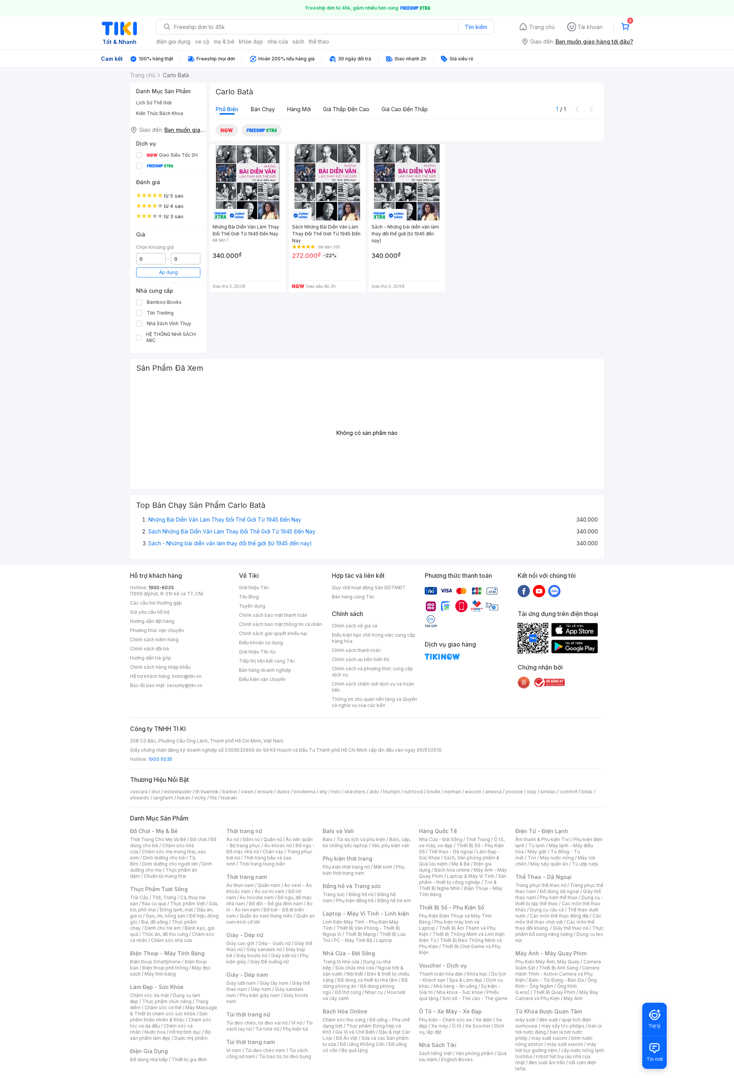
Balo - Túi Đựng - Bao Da (556, 980)
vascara (139, 791)
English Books (457, 1059)
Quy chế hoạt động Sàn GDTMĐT (369, 587)
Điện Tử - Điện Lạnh (541, 831)
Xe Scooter (477, 1026)
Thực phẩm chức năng (167, 1001)
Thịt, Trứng (164, 897)
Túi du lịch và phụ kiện (360, 839)
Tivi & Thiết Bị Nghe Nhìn (458, 885)
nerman (452, 791)
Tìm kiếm (476, 27)
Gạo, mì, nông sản (165, 916)
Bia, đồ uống (154, 922)
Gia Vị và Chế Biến (355, 1032)
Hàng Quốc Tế (438, 831)
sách (298, 41)
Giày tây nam (274, 983)
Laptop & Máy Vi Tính (470, 876)
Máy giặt (537, 851)
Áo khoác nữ (278, 845)
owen (247, 791)
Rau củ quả (154, 903)
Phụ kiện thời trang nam (363, 870)
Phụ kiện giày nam (260, 995)
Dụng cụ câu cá (547, 910)
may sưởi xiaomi (549, 1038)
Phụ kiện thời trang (347, 858)
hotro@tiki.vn (186, 676)
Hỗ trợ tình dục (185, 1032)
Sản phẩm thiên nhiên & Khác (169, 1017)
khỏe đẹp (251, 41)
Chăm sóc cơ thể (163, 1007)
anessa (493, 791)
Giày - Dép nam (247, 974)
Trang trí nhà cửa (341, 962)
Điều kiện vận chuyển (262, 679)
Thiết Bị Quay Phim (554, 992)
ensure (265, 791)
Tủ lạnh (536, 845)
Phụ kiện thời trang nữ (346, 867)
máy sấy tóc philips (563, 1026)
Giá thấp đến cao (346, 109)
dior (155, 791)
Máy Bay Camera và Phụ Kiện (556, 995)
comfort (569, 791)
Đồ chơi (198, 839)
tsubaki (229, 798)
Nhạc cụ (374, 992)
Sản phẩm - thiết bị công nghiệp (463, 879)
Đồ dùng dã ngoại (559, 891)
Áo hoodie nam (257, 897)
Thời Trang (478, 839)
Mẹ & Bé (460, 864)
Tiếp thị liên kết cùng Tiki (267, 661)
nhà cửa (278, 41)
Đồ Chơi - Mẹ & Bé (154, 831)
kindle (433, 791)
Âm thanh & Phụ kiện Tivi (542, 839)
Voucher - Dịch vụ (442, 965)
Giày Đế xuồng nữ (269, 962)
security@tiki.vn (184, 685)
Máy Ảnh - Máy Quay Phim (550, 953)
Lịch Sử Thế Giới (154, 102)
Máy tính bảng (160, 974)
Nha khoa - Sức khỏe (460, 992)
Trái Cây (139, 897)
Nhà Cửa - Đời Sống (349, 953)
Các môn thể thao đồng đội (559, 916)
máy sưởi (525, 1020)
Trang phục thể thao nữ (540, 885)
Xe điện (484, 1020)
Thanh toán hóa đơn (441, 974)
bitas (587, 791)
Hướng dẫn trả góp (150, 658)
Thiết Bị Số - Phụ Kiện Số (451, 907)
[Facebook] (524, 591)
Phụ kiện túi (295, 1029)
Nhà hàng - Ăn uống (455, 986)
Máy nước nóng (557, 858)
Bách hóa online (452, 870)
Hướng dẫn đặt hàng (152, 621)
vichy (200, 798)
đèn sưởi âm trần (547, 1062)
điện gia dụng (173, 41)
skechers (354, 791)
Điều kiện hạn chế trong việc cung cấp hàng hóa (374, 638)
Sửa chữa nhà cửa (354, 968)
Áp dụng (168, 272)
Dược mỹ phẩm (191, 1038)
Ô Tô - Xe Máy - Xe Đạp (450, 1011)
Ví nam (233, 1050)
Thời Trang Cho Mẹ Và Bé (158, 839)
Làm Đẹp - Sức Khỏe (157, 987)
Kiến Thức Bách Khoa (159, 113)
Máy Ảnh (573, 998)
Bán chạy (263, 109)
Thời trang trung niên (262, 864)
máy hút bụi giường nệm (555, 1047)
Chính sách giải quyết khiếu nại (273, 633)
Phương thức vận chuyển (157, 630)
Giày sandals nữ (264, 949)
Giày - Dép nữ (244, 935)
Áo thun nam (240, 885)
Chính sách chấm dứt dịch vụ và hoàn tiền (373, 687)
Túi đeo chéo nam (265, 1050)
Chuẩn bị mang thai (165, 876)
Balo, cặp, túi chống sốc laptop (367, 842)
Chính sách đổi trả (149, 649)
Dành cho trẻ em (163, 928)
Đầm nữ (251, 839)
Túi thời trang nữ (248, 1014)
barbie (229, 791)
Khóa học (477, 974)
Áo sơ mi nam (269, 891)
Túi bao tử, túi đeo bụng (285, 1056)
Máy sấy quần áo (549, 864)
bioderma (304, 791)
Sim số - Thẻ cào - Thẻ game (475, 998)
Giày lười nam (241, 983)
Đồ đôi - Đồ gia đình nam (276, 903)
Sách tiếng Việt (435, 1053)
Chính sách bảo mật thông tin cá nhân (280, 624)
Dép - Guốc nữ (274, 943)
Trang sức (334, 894)
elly (323, 791)
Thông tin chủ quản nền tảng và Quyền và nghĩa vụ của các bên (374, 702)
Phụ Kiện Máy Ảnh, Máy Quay (547, 962)
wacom (473, 791)
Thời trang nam (246, 877)
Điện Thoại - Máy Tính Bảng (167, 953)
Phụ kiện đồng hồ (354, 900)
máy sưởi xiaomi (565, 1044)
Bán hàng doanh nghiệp (265, 670)
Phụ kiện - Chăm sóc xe (445, 1020)
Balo (328, 839)
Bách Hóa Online (345, 1011)
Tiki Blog (249, 597)
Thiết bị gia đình (189, 1059)
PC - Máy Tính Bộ (353, 940)
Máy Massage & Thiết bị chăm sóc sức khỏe (173, 1010)
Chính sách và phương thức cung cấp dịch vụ (372, 672)
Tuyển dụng (252, 606)
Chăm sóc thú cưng (344, 1020)
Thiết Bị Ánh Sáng (558, 968)
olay (531, 791)
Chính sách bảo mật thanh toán (273, 615)
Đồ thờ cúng (348, 992)
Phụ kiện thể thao (559, 897)
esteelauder (178, 791)
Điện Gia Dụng (149, 1051)
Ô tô (456, 1026)
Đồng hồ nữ (361, 894)
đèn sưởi (548, 1020)
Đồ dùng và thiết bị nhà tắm (368, 980)
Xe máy (439, 1026)
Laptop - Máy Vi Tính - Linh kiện (366, 913)
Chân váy (273, 851)
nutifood (413, 791)
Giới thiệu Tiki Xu (257, 652)
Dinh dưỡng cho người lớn (170, 864)
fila (213, 798)
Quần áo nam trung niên (266, 916)
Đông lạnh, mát (176, 910)
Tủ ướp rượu (585, 864)
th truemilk (207, 791)
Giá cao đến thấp (405, 109)
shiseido (139, 798)
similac (548, 791)
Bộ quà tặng (354, 1050)
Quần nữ (272, 839)
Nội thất (354, 974)
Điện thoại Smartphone (155, 962)
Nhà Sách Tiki (437, 1045)
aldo (374, 791)
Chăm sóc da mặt (149, 995)
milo (336, 791)
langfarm (163, 798)
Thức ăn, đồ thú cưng (165, 934)
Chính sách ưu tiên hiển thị (360, 659)
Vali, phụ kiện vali (390, 845)
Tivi (532, 858)
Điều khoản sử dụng (261, 642)
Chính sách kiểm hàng (154, 639)
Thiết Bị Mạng (360, 934)
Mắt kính (382, 867)
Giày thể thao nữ (570, 928)
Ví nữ (296, 1023)
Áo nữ (232, 839)
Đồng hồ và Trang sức (352, 886)
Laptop (384, 940)
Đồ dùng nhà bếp (149, 1059)
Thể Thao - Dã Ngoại (543, 877)
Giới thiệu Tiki (254, 587)
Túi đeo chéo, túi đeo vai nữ (256, 1023)
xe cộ (202, 41)
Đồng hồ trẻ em (394, 900)
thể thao (319, 41)
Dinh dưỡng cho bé (164, 858)
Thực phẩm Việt (187, 903)
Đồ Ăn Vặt (346, 1038)
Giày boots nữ (251, 955)
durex (283, 791)
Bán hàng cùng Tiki (353, 597)
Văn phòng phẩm (475, 1053)
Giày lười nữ (283, 955)
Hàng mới (299, 109)
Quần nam (269, 885)
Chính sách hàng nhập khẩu (160, 667)
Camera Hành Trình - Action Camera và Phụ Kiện (557, 974)
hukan (183, 798)
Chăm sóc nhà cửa (171, 940)
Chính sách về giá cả (354, 626)
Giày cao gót (240, 943)
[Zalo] (554, 591)
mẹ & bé (224, 41)
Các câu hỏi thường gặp (156, 603)
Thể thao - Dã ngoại (451, 851)
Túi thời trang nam (250, 1042)
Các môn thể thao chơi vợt (558, 919)
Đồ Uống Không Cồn (362, 1044)
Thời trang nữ (244, 831)
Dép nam (261, 989)
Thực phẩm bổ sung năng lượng (559, 931)
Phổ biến (227, 109)
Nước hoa (155, 1032)
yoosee (514, 791)
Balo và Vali (338, 831)
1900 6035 (160, 759)
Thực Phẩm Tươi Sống (159, 889)
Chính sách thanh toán (356, 650)
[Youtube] (539, 591)
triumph (391, 791)
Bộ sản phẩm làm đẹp (170, 1035)
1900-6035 (161, 587)
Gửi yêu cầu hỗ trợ (149, 612)
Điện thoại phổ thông (165, 968)
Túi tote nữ (267, 1029)
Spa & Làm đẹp (465, 980)
